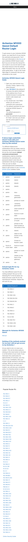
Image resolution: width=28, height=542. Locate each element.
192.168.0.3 (6, 498)
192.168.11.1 (6, 446)
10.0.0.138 (6, 466)
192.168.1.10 (6, 453)
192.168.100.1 (7, 412)
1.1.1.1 (4, 421)
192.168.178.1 (7, 434)
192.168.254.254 (8, 425)
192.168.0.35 (7, 496)
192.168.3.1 (6, 464)
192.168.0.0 (6, 473)
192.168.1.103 (7, 527)
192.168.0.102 (7, 450)
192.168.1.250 (7, 521)
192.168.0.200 (7, 507)
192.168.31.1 (6, 482)
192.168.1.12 (6, 523)
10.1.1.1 (5, 471)
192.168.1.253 (7, 493)
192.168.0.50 (7, 509)
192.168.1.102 (7, 500)
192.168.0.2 (6, 444)
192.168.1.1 (6, 394)
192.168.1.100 (7, 437)
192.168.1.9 (6, 512)
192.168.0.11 (6, 518)
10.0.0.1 (5, 403)
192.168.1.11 (6, 480)
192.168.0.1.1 (7, 409)
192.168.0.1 (12, 89)
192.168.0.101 (7, 441)
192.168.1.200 (7, 502)
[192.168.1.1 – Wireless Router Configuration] (14, 3)
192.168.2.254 (7, 530)
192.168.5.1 (6, 505)
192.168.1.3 (6, 448)
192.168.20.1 (6, 525)
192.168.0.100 (7, 439)
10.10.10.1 (6, 468)
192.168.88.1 (6, 475)
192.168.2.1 (6, 400)
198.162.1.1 (6, 487)
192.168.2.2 (6, 491)
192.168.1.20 (6, 455)
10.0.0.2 (5, 462)
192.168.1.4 (6, 457)
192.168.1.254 (7, 407)
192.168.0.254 (7, 428)
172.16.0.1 (6, 516)
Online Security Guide (9, 536)
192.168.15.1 (6, 430)
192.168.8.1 (6, 414)
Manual (21, 59)
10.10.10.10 (6, 489)
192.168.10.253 (7, 478)
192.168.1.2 (6, 423)
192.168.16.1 (6, 484)
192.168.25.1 (6, 514)
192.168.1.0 (6, 405)
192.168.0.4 (6, 532)
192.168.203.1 (7, 432)
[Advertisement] (14, 24)
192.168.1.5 (6, 459)
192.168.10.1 (6, 398)
